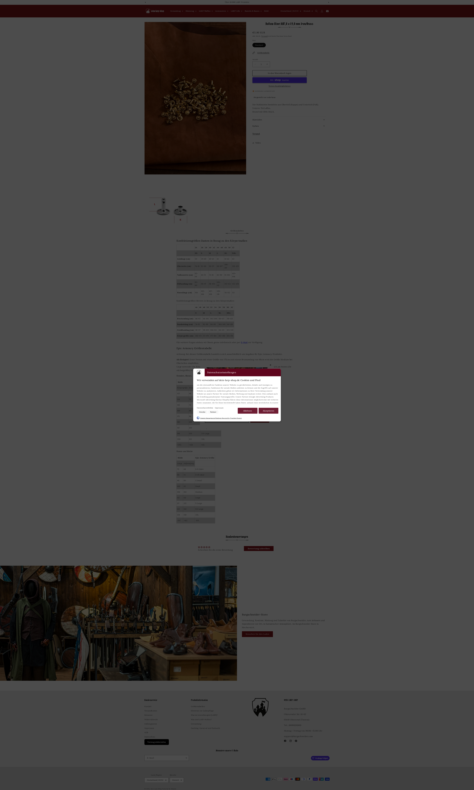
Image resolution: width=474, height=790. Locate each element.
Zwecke (202, 412)
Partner (213, 412)
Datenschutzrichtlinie (205, 408)
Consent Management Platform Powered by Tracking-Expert (221, 418)
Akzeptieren (268, 410)
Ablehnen (247, 410)
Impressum (219, 408)
